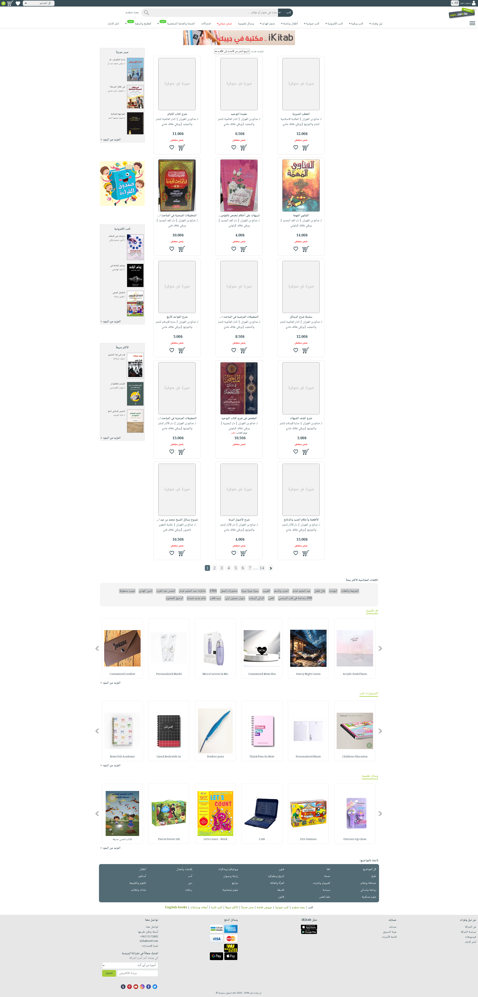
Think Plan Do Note (261, 757)
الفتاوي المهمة (301, 215)
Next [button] (97, 648)
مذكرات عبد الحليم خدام (192, 591)
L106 (262, 839)
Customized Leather (122, 674)
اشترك (109, 973)
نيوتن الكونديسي (116, 388)
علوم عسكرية (369, 896)
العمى (271, 598)
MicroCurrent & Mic (215, 674)
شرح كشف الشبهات (301, 418)
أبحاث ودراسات (199, 907)
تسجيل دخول (465, 3)
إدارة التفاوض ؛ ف (117, 60)
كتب (310, 907)
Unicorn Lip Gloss (354, 839)
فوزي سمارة (118, 297)
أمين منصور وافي (116, 240)
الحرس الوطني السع (116, 411)
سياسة (326, 890)
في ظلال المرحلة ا (117, 87)
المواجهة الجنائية (118, 114)
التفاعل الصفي (119, 293)
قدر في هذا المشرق (116, 355)
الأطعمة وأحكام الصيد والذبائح (301, 519)
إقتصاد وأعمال (184, 869)
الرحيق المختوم (174, 598)
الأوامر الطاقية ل (117, 384)
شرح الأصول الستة (239, 519)
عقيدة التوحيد (239, 114)
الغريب (266, 591)
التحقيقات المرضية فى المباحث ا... (177, 418)
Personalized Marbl (169, 674)
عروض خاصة (264, 907)
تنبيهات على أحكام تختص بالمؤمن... (239, 215)
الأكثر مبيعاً (231, 907)
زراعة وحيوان (230, 876)
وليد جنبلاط (118, 359)
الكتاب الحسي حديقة (122, 839)
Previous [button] (380, 648)
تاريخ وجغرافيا (276, 876)
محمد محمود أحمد (115, 118)
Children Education (355, 757)
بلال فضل (319, 591)
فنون (281, 869)
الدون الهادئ (145, 591)
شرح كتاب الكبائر (177, 114)
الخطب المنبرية (301, 114)
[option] (354, 648)
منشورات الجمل (229, 591)
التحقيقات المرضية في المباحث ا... (177, 215)
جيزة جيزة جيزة (250, 591)
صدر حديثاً (247, 907)
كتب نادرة (216, 907)
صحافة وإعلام (368, 883)
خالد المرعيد (118, 415)
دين (190, 883)
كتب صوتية (282, 907)
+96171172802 (149, 937)
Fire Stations (308, 839)
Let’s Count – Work (215, 839)
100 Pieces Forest (169, 839)
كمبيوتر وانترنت (321, 883)
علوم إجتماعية (230, 890)
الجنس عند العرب (165, 591)
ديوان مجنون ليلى (235, 598)
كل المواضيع (369, 869)
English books (176, 907)
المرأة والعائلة (277, 883)
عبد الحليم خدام (301, 591)
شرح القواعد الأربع (177, 317)
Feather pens (215, 757)
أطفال (142, 869)
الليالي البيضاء (256, 598)
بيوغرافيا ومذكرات (228, 869)
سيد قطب (215, 598)
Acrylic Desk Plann (355, 674)
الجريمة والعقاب (350, 591)
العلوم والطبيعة (137, 883)
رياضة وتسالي (368, 890)
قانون (281, 896)
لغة (328, 869)
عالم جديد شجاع (196, 598)
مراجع (235, 883)
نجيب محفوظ (127, 591)
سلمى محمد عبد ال (115, 64)
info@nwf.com (149, 941)
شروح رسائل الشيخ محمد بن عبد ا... (177, 519)
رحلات (188, 890)
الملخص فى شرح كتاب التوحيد (239, 418)
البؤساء (333, 591)
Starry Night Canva (308, 674)
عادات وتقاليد (138, 890)
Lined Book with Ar (169, 757)
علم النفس (324, 896)
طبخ (373, 876)
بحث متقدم (298, 907)
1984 (213, 591)
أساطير (142, 876)
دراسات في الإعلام (117, 236)
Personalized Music (308, 757)
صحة (327, 876)
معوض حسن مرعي (115, 91)
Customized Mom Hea (262, 674)
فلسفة (280, 890)
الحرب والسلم (281, 591)
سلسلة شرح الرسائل (301, 317)
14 (262, 568)
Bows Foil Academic (122, 757)
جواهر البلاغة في (117, 266)
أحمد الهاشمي (117, 270)
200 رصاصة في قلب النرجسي (295, 598)
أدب (190, 876)
